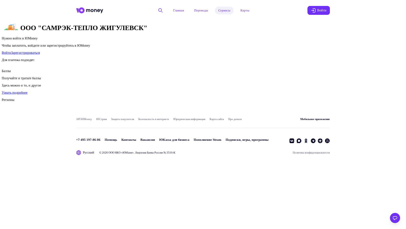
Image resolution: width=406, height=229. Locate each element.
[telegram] (313, 140)
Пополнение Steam (207, 139)
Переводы (201, 10)
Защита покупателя (122, 119)
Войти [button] (321, 10)
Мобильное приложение (315, 119)
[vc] (327, 140)
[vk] (291, 140)
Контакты (128, 139)
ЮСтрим (101, 119)
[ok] (306, 140)
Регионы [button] (8, 100)
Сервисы (224, 10)
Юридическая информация (189, 119)
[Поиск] (160, 10)
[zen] (320, 140)
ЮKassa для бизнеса (174, 139)
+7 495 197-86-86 (88, 139)
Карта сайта (217, 119)
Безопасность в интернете (153, 119)
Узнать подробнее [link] (14, 92)
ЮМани (127, 152)
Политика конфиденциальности (311, 152)
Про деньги (235, 119)
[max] (299, 140)
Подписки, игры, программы (247, 139)
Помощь (111, 139)
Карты (244, 10)
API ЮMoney (84, 119)
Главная (178, 10)
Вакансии (147, 139)
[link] (6, 52)
